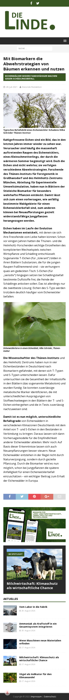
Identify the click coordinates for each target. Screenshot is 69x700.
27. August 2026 (28, 647)
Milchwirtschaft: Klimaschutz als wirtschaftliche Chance (32, 585)
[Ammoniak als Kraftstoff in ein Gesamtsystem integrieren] (10, 627)
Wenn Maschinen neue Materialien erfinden (40, 642)
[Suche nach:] (35, 48)
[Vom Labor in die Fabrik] (10, 610)
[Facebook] (31, 3)
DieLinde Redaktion (32, 86)
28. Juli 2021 (11, 86)
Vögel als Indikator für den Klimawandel (35, 676)
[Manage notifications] (7, 692)
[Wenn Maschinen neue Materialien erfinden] (10, 644)
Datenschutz (50, 696)
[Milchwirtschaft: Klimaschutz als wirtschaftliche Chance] (34, 564)
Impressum (36, 696)
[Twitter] (38, 3)
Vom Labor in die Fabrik (33, 606)
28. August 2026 (28, 610)
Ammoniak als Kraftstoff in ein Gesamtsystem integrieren (38, 625)
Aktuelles (10, 599)
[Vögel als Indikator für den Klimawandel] (10, 678)
